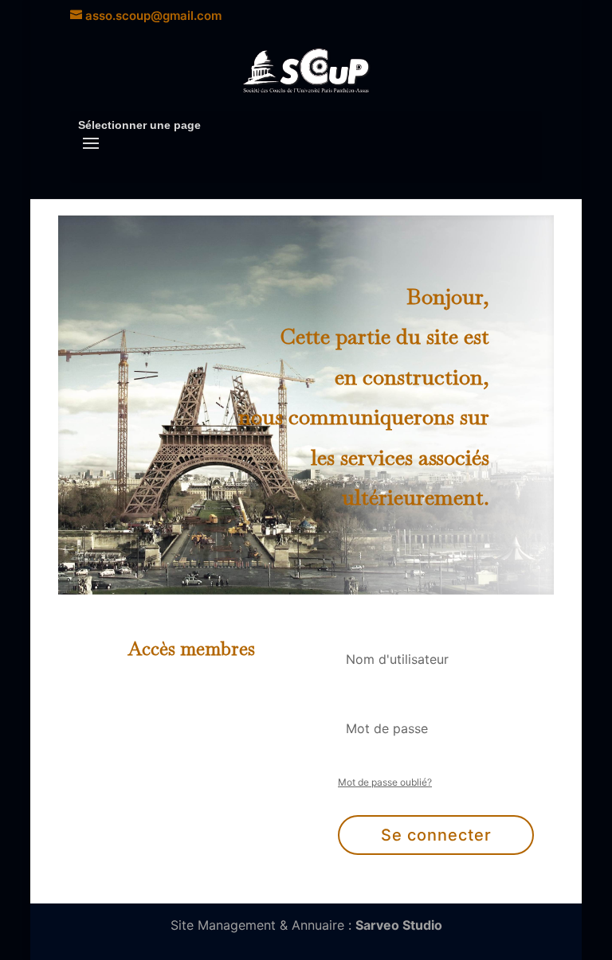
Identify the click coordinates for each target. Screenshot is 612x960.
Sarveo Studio (398, 925)
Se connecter (436, 835)
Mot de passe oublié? (385, 782)
